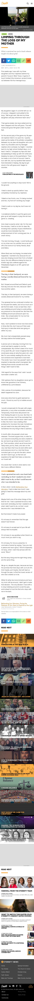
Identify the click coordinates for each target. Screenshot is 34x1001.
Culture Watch (5, 972)
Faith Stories (5, 975)
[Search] (28, 3)
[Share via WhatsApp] (13, 60)
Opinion (4, 34)
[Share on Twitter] (8, 60)
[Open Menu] (32, 3)
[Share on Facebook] (3, 60)
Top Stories (4, 969)
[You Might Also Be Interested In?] (28, 60)
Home (3, 966)
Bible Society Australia (24, 978)
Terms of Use (21, 994)
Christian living (22, 972)
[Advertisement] (17, 96)
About (3, 991)
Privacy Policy (22, 991)
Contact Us (5, 995)
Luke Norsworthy (8, 65)
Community (5, 998)
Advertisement (26, 106)
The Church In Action (24, 969)
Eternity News (11, 962)
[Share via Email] (18, 60)
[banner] (4, 3)
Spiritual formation (23, 966)
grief (10, 34)
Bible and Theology (7, 978)
